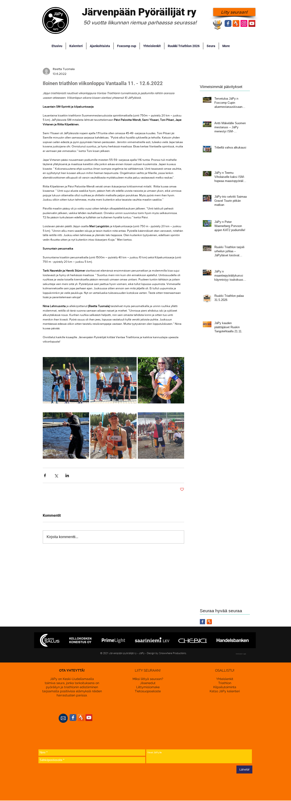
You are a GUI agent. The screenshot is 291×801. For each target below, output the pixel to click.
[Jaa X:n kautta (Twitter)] (56, 475)
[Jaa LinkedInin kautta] (67, 475)
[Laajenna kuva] (66, 380)
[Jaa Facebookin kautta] (45, 475)
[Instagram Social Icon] (244, 23)
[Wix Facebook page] (228, 23)
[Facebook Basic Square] (202, 621)
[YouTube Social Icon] (251, 23)
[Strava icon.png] (236, 23)
